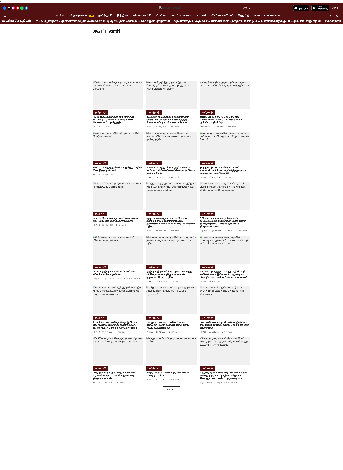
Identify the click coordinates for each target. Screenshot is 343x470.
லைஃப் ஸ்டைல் (181, 15)
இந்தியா (123, 15)
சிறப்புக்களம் (79, 15)
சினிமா (161, 15)
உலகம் (201, 15)
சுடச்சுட (60, 15)
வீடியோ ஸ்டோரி (222, 15)
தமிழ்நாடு (105, 15)
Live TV (246, 8)
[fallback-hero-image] (118, 95)
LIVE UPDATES (272, 15)
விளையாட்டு (142, 15)
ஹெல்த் (243, 15)
